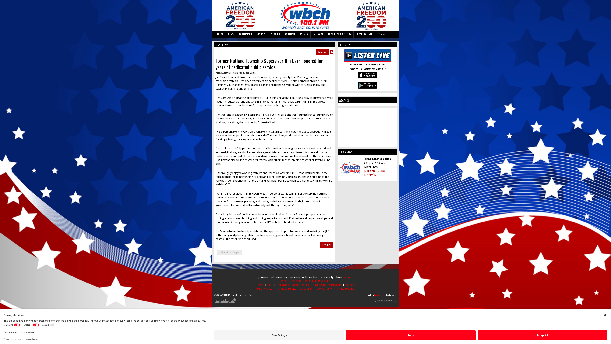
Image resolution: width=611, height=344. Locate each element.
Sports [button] (261, 34)
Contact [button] (383, 34)
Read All (322, 52)
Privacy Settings (345, 288)
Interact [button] (318, 34)
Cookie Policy (324, 288)
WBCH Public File (291, 281)
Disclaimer (306, 288)
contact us (349, 277)
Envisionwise (380, 295)
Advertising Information (327, 285)
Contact (350, 285)
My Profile (370, 174)
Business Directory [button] (339, 34)
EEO (270, 285)
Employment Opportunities (292, 285)
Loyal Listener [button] (364, 34)
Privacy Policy (264, 288)
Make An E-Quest (374, 170)
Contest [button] (290, 34)
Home (260, 285)
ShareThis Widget (230, 252)
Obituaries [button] (245, 34)
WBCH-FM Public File (317, 281)
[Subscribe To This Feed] (331, 51)
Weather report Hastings (367, 144)
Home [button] (220, 34)
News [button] (231, 34)
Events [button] (304, 34)
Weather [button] (275, 34)
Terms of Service (286, 288)
